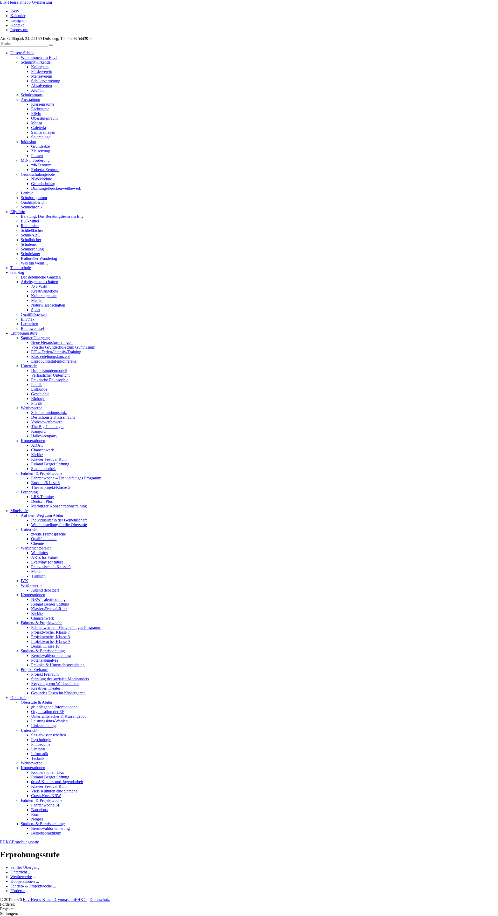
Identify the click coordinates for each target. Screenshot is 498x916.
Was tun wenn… (34, 263)
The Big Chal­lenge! (47, 426)
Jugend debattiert (45, 590)
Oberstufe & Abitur (36, 702)
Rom (35, 814)
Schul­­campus (32, 95)
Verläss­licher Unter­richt (50, 375)
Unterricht (29, 366)
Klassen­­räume (42, 104)
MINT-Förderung (35, 160)
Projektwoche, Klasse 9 (50, 641)
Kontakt (17, 25)
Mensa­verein (41, 76)
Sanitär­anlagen (43, 132)
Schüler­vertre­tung (45, 81)
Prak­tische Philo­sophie (49, 380)
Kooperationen (33, 595)
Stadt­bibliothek (43, 468)
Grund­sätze (40, 146)
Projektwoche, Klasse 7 (50, 632)
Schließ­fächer (32, 230)
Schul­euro (29, 244)
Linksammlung (43, 725)
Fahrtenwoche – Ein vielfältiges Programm (66, 478)
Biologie (38, 398)
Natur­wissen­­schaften (48, 305)
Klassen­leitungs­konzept (50, 356)
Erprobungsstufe (23, 333)
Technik (37, 758)
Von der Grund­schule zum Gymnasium (63, 347)
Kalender (17, 15)
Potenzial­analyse (44, 660)
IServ (14, 11)
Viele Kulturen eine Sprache (54, 791)
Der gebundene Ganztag (41, 277)
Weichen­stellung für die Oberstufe (59, 525)
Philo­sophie (40, 744)
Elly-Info (17, 211)
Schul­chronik (32, 207)
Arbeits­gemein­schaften (39, 282)
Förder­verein (41, 71)
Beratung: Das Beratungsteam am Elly (52, 216)
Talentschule (20, 268)
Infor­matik (39, 753)
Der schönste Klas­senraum (53, 417)
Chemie (37, 543)
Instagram (18, 20)
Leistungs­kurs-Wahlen (49, 721)
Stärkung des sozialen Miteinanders (60, 679)
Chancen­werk (42, 450)
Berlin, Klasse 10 (45, 646)
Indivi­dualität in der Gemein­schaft (59, 520)
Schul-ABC (30, 235)
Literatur (38, 749)
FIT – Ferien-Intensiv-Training (56, 352)
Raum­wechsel (32, 328)
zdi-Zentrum (41, 165)
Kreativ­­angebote (44, 291)
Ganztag (17, 272)
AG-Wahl (39, 286)
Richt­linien (30, 225)
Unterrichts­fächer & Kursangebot (58, 716)
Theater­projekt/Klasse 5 (50, 487)
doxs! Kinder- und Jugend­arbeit (57, 781)
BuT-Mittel (30, 221)
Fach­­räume (40, 109)
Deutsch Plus (42, 501)
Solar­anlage (40, 137)
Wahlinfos (39, 553)
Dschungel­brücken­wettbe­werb (56, 188)
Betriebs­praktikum (46, 833)
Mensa (36, 123)
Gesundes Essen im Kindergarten (58, 693)
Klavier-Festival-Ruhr (49, 459)
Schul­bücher (31, 240)
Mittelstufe (19, 510)
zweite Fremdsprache (48, 534)
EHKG (6, 842)
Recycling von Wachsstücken (55, 683)
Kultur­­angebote (44, 296)
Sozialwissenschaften (48, 735)
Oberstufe (18, 697)
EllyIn (36, 113)
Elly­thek (27, 319)
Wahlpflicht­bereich (36, 548)
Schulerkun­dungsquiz (49, 412)
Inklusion (28, 141)
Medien (37, 300)
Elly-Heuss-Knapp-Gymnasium (26, 2)
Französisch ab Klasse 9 (51, 567)
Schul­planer (30, 254)
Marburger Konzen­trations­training (59, 506)
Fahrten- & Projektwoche (41, 473)
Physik (36, 403)
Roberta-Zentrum (45, 169)
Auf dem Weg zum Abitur (42, 515)
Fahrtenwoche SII (45, 805)
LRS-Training (42, 496)
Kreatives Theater (45, 688)
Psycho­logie (41, 739)
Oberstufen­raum (44, 118)
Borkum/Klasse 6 (45, 482)
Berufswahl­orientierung (50, 828)
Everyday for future (47, 562)
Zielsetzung (40, 151)
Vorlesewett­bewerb (47, 422)
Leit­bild (27, 193)
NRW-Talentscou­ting (48, 599)
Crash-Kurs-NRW (46, 795)
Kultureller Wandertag (39, 258)
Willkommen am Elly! (39, 57)
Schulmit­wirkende (36, 62)
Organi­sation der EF (47, 711)
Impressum (19, 30)
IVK (24, 581)
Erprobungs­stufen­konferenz (54, 361)
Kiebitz (37, 454)
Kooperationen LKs (47, 772)
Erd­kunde (39, 389)
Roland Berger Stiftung (50, 464)
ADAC (37, 445)
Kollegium (40, 67)
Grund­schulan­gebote (38, 174)
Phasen (37, 155)
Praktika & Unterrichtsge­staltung (58, 665)
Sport (35, 310)
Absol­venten (41, 85)
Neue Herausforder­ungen (52, 342)
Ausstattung (30, 99)
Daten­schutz (99, 899)
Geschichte (40, 394)
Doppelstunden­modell (49, 370)
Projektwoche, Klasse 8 (50, 637)
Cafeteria (38, 127)
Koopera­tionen (33, 440)
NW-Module (41, 179)
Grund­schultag (43, 183)
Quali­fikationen (44, 539)
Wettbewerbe (31, 585)
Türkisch (38, 576)
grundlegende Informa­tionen (54, 707)
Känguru (38, 431)
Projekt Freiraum (34, 669)
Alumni (37, 90)
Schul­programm (34, 197)
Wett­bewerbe (31, 408)
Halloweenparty (44, 436)
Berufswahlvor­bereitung (51, 655)
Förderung (29, 492)
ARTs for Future (44, 557)
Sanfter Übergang (35, 338)
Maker (36, 571)
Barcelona (39, 810)
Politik (36, 384)
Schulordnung (32, 249)
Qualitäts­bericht (33, 202)
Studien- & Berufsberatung (43, 651)
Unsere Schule (22, 53)
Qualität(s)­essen (34, 314)
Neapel (37, 819)
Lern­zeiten (29, 324)
